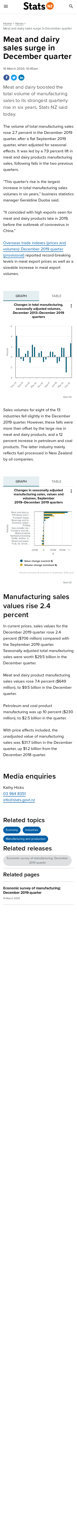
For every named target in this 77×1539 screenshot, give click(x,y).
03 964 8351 (14, 793)
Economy (12, 830)
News (19, 24)
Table (56, 296)
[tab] (21, 296)
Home (7, 24)
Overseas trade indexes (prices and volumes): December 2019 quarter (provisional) (34, 249)
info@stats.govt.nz (19, 800)
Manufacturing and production (26, 839)
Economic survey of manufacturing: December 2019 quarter (37, 860)
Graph (21, 296)
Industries (31, 830)
